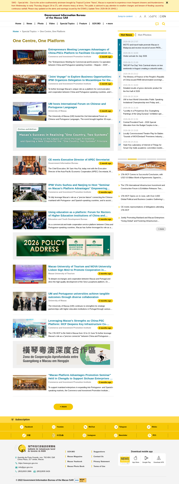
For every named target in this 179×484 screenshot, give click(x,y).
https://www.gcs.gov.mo (28, 463)
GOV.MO (71, 452)
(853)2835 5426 (43, 471)
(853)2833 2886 (24, 471)
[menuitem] (29, 23)
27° (154, 16)
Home (16, 31)
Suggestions (99, 452)
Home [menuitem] (18, 23)
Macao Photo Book (75, 466)
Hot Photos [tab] (144, 34)
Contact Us (99, 456)
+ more (161, 229)
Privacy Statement (102, 461)
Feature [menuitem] (83, 23)
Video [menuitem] (52, 23)
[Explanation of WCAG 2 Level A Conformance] (80, 480)
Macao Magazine (74, 456)
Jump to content (125, 16)
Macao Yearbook (74, 461)
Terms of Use (99, 466)
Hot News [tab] (126, 34)
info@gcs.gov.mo (25, 467)
